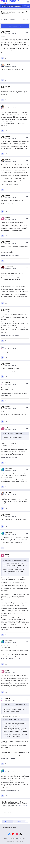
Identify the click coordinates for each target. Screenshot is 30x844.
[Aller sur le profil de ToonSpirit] (2, 267)
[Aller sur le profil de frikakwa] (2, 65)
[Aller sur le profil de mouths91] (2, 469)
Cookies (20, 839)
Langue (6, 838)
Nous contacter (12, 839)
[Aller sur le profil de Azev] (2, 428)
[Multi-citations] (2, 58)
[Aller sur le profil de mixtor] (2, 347)
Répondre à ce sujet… (10, 813)
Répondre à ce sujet (15, 26)
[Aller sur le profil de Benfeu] (2, 218)
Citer (6, 58)
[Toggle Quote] (3, 433)
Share (7, 821)
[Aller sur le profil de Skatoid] (2, 493)
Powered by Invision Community (15, 841)
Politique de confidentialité (18, 838)
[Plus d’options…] (27, 32)
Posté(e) (10, 33)
